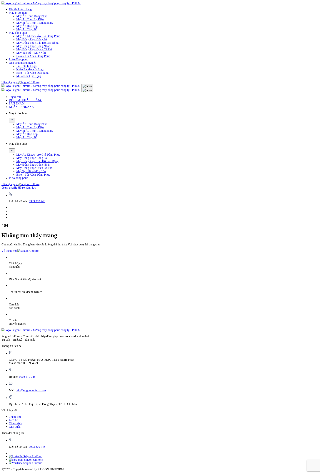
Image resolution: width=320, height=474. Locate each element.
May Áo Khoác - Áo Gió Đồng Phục (38, 36)
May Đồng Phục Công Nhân (33, 46)
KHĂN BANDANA (21, 106)
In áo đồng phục (18, 59)
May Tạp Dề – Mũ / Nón (31, 52)
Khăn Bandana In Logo (30, 69)
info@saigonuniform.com (31, 390)
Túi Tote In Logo (26, 66)
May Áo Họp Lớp (27, 26)
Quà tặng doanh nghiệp (22, 62)
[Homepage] (41, 3)
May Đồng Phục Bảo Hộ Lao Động (37, 42)
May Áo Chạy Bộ (26, 29)
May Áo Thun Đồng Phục (31, 16)
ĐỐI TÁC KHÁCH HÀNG (25, 100)
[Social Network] (25, 456)
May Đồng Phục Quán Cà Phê (34, 49)
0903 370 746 (37, 201)
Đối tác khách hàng (20, 9)
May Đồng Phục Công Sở (31, 39)
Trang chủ (15, 96)
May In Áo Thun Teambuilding (34, 22)
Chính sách (15, 423)
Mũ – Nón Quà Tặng (28, 76)
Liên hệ (13, 420)
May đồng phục (18, 32)
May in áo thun (18, 12)
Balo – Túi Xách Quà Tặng (32, 72)
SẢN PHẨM (16, 103)
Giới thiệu (15, 426)
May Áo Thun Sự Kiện (30, 19)
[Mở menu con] (12, 120)
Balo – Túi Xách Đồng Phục (33, 56)
